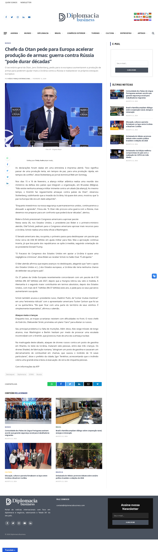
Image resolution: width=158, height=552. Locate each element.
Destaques (10, 374)
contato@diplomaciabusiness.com (70, 505)
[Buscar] (152, 33)
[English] (141, 14)
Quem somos (11, 2)
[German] (150, 14)
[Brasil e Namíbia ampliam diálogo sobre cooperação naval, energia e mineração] (79, 411)
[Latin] (144, 17)
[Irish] (135, 17)
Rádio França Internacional (19, 79)
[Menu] (5, 33)
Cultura (110, 33)
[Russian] (135, 20)
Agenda (14, 33)
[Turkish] (144, 20)
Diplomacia (43, 33)
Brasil (58, 33)
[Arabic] (135, 14)
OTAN (31, 374)
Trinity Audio (39, 160)
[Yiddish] (150, 20)
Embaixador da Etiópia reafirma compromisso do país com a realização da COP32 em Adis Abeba (138, 154)
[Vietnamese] (147, 20)
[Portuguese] (150, 17)
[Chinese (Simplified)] (138, 14)
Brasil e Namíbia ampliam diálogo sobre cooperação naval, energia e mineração (79, 432)
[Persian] (147, 17)
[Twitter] (7, 170)
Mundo (27, 33)
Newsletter (25, 2)
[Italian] (138, 17)
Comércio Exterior (76, 33)
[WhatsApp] (7, 158)
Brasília (59, 472)
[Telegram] (7, 177)
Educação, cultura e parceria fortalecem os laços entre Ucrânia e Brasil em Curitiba (26, 477)
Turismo (95, 33)
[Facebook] (7, 164)
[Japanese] (141, 17)
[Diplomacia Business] (79, 17)
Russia (39, 374)
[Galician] (147, 14)
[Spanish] (141, 20)
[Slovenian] (138, 20)
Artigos (141, 33)
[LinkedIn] (7, 183)
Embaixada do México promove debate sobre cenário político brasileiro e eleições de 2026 (77, 477)
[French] (144, 14)
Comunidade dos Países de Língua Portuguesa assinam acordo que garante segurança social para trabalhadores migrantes (27, 433)
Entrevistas (125, 33)
